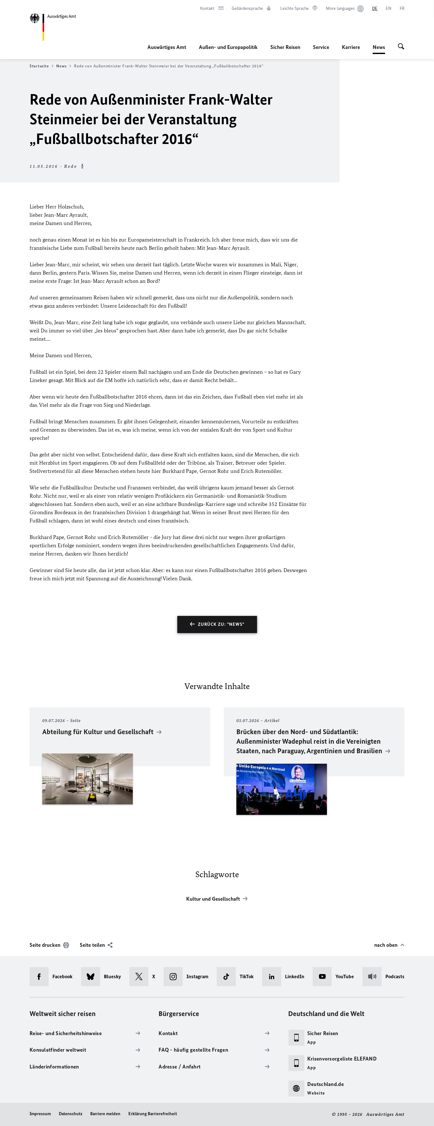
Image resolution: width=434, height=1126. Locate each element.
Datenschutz (70, 1113)
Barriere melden (105, 1113)
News (379, 49)
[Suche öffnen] (401, 47)
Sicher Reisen (285, 47)
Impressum (40, 1113)
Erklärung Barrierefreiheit (152, 1113)
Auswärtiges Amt (166, 47)
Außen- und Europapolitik (228, 47)
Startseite (39, 66)
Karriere (351, 47)
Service (321, 47)
